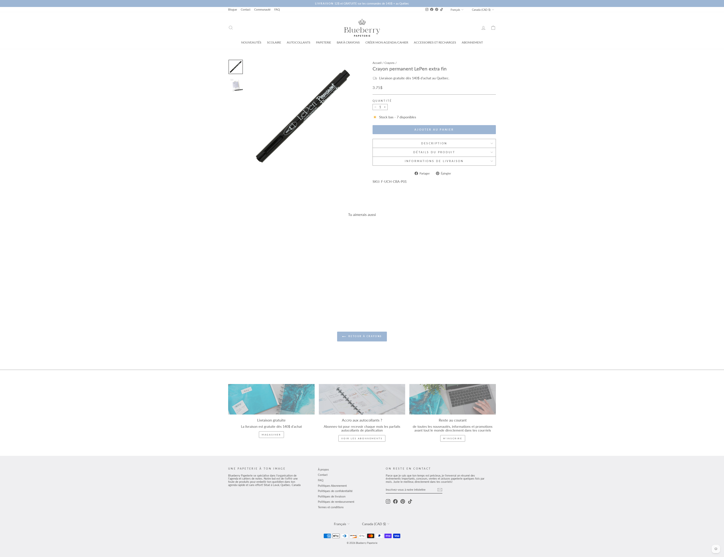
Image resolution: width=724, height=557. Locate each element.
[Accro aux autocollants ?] (362, 399)
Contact (245, 9)
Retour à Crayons (364, 336)
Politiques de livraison (331, 496)
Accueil (377, 62)
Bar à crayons (348, 42)
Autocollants (298, 42)
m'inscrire (452, 438)
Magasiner (271, 434)
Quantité (382, 100)
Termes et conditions (331, 507)
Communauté (262, 9)
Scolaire (274, 42)
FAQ (277, 9)
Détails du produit (434, 152)
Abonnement (472, 42)
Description (434, 143)
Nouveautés (251, 42)
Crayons (389, 62)
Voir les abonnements (362, 438)
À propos (323, 469)
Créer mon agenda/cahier (386, 42)
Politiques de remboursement (336, 501)
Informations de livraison (434, 161)
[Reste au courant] (452, 399)
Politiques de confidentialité (335, 491)
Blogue (232, 9)
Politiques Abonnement (332, 485)
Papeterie (323, 42)
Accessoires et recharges (435, 42)
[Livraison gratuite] (271, 399)
